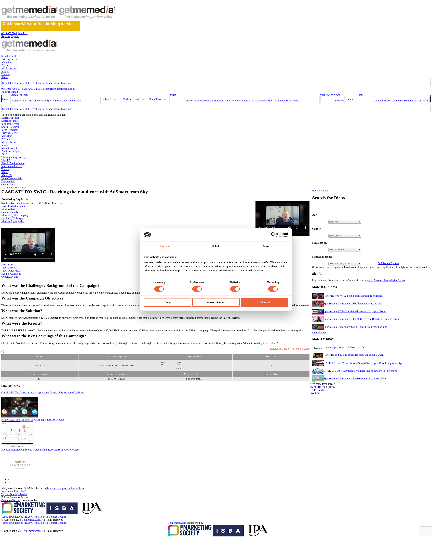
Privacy (28, 516)
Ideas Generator (63, 83)
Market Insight (193, 100)
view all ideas (319, 332)
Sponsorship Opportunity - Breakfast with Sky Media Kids (355, 378)
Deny (168, 302)
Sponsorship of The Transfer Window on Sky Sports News (355, 311)
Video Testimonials (393, 100)
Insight (5, 71)
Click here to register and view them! (65, 488)
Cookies (62, 516)
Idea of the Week (28, 83)
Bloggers (339, 100)
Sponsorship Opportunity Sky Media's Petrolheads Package (355, 326)
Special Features (46, 83)
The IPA (254, 100)
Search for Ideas (10, 83)
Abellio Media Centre (270, 100)
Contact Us (423, 100)
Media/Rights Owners (394, 280)
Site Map (43, 516)
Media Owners (9, 68)
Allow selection (216, 302)
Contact (53, 516)
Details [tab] (216, 246)
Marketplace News (330, 94)
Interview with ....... (292, 100)
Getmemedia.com (320, 267)
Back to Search (320, 190)
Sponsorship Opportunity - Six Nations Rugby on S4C (353, 303)
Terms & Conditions (12, 516)
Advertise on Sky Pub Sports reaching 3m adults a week (354, 354)
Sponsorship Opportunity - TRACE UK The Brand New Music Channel (362, 319)
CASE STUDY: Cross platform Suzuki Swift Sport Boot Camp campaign (363, 363)
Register (5, 91)
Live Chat (314, 393)
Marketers (6, 62)
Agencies (6, 65)
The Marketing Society (237, 100)
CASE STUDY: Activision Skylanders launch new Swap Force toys (360, 370)
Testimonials (410, 100)
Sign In (15, 91)
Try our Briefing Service (14, 494)
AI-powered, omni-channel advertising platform (33, 419)
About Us (378, 100)
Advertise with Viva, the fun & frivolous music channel (353, 295)
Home (5, 99)
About (4, 77)
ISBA (222, 100)
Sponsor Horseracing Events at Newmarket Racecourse (40, 449)
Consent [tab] (165, 246)
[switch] (197, 289)
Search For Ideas (10, 56)
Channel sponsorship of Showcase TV (344, 347)
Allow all (265, 302)
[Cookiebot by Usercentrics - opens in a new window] (273, 234)
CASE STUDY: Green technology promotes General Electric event (42, 392)
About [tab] (266, 246)
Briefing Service (10, 59)
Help (35, 516)
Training (5, 74)
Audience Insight (210, 100)
